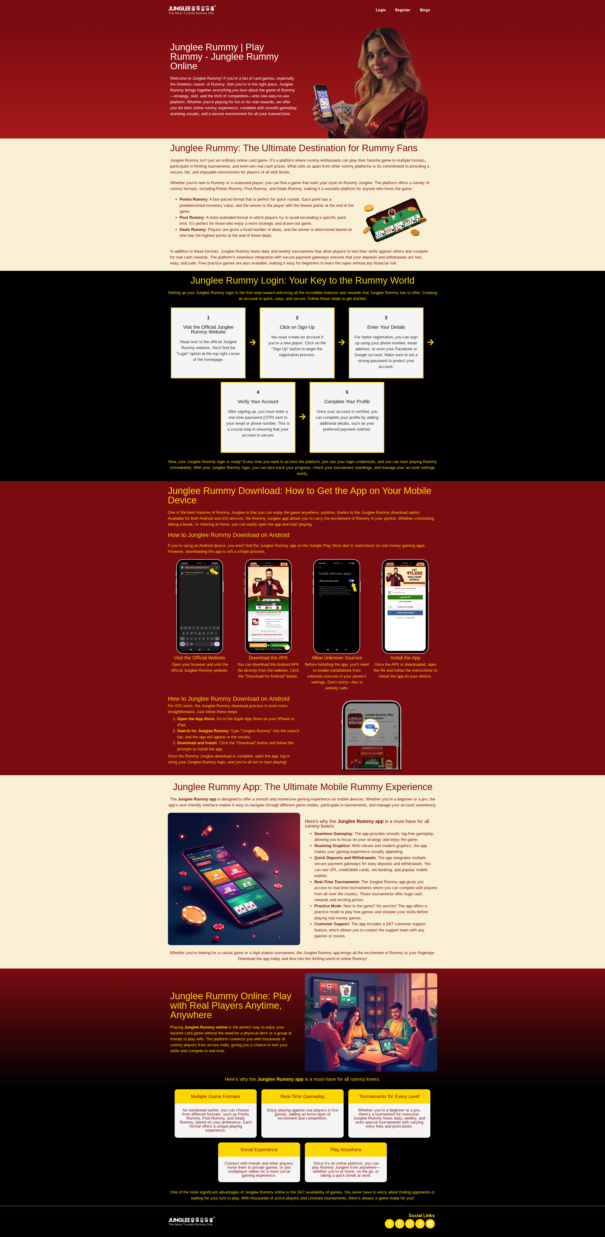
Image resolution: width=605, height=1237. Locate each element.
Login (381, 10)
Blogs (425, 10)
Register (403, 10)
